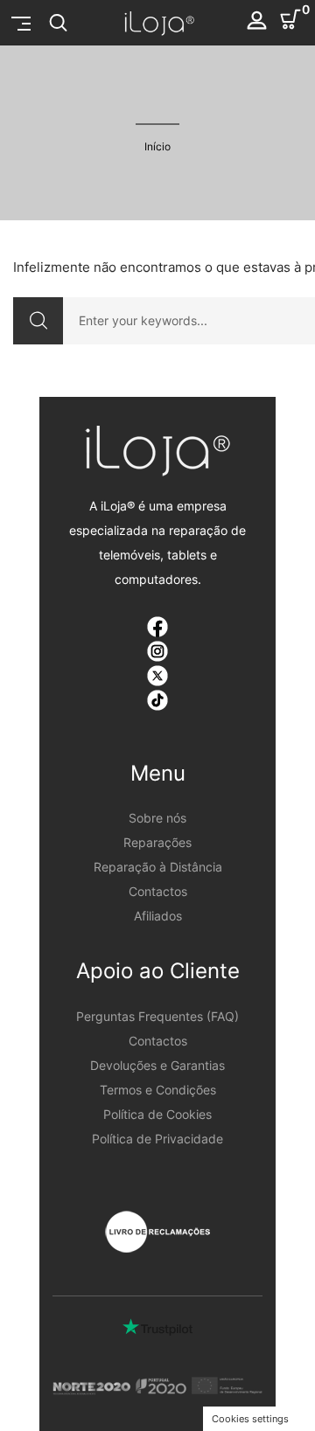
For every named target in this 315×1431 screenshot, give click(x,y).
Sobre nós (157, 817)
